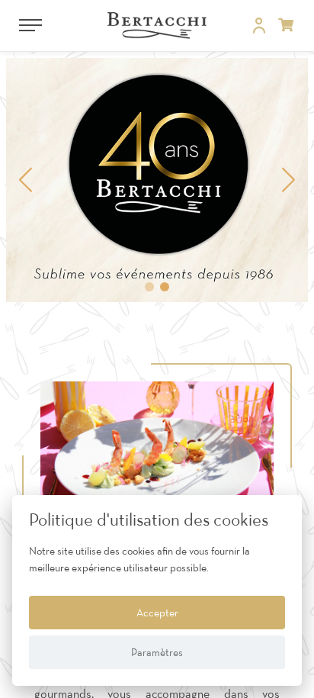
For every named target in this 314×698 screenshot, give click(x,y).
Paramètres (157, 652)
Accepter (157, 612)
